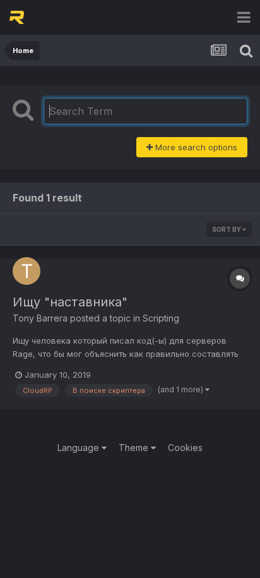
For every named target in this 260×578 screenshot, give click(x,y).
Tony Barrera (40, 318)
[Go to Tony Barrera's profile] (26, 271)
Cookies (185, 447)
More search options (195, 147)
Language (79, 447)
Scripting (161, 318)
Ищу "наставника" (70, 302)
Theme (135, 447)
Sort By (227, 229)
